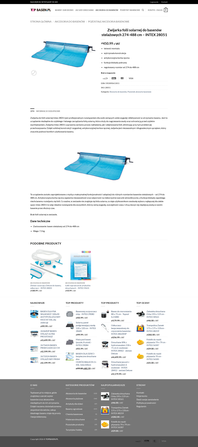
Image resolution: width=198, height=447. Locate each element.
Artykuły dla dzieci (74, 403)
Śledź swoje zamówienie (147, 399)
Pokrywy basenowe (130, 10)
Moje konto (141, 396)
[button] (154, 2)
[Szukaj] (143, 10)
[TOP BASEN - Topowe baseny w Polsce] (40, 10)
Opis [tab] (32, 111)
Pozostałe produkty (75, 424)
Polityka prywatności (146, 403)
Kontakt (164, 2)
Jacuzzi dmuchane (84, 10)
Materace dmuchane (75, 419)
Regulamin (141, 406)
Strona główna (40, 21)
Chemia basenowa (74, 414)
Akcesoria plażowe (74, 398)
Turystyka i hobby (74, 429)
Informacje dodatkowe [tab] (48, 111)
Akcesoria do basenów (106, 10)
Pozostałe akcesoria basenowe (108, 21)
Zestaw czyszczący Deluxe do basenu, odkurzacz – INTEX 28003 (45, 286)
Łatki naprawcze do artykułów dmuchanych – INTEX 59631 (78, 286)
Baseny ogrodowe (64, 10)
